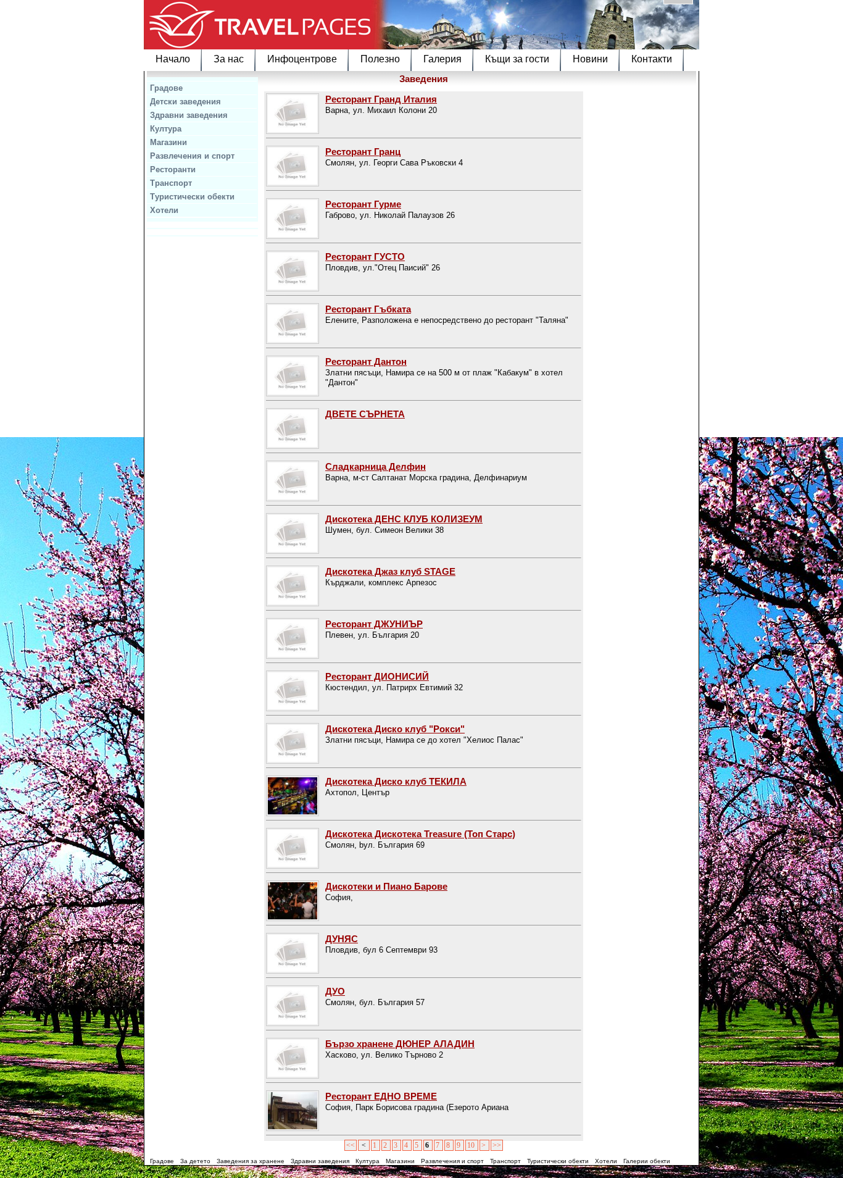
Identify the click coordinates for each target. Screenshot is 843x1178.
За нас (229, 59)
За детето (195, 1161)
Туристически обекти (192, 196)
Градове (166, 88)
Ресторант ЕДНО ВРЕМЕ (381, 1096)
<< (350, 1145)
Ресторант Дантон (366, 361)
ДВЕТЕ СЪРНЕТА (365, 414)
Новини (590, 59)
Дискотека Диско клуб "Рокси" (395, 729)
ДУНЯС (341, 939)
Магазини (168, 142)
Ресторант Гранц (363, 151)
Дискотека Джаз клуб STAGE (390, 571)
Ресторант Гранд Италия (381, 99)
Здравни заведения (189, 115)
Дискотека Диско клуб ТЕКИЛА (396, 781)
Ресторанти (173, 169)
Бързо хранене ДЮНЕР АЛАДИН (400, 1043)
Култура (165, 128)
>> (496, 1145)
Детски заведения (185, 101)
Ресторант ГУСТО (365, 256)
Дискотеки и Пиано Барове (386, 886)
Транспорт (171, 183)
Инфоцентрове (302, 59)
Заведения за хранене (250, 1161)
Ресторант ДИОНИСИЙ (377, 676)
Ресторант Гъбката (368, 309)
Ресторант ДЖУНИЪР (374, 624)
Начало (173, 59)
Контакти (651, 59)
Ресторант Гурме (363, 204)
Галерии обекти (646, 1161)
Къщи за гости (517, 59)
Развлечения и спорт (192, 156)
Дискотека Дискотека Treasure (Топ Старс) (420, 834)
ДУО (335, 991)
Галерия (442, 59)
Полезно (380, 59)
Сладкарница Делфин (375, 466)
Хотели (164, 210)
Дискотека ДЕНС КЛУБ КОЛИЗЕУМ (404, 519)
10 (471, 1145)
